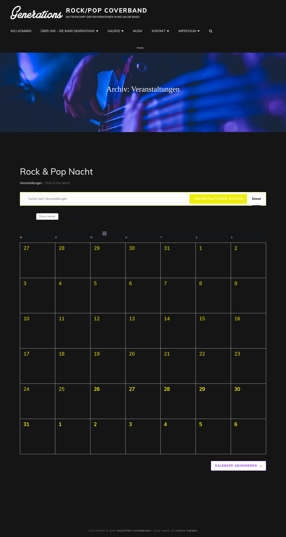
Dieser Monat (47, 216)
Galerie (114, 31)
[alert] (143, 233)
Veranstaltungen (31, 183)
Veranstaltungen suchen (218, 199)
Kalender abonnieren (236, 466)
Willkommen (20, 31)
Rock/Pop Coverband (106, 10)
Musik (137, 31)
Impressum (187, 31)
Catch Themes (186, 530)
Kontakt (158, 31)
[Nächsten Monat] (30, 216)
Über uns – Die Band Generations (67, 31)
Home (140, 47)
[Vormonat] (22, 216)
